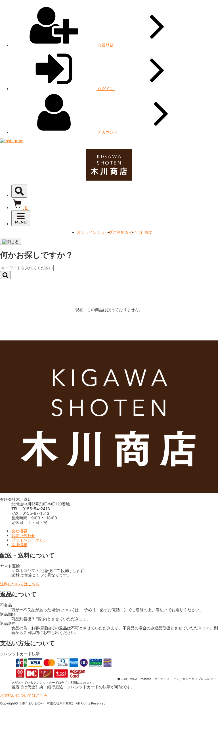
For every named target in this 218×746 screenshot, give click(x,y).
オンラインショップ (95, 232)
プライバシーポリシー (31, 540)
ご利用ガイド (125, 232)
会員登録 (106, 45)
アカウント (108, 132)
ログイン (106, 88)
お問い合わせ (23, 535)
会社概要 (144, 232)
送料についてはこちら (20, 583)
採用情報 (19, 544)
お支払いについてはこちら (24, 695)
